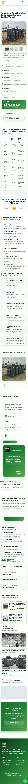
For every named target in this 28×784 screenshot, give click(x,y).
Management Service (6, 760)
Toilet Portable (9, 7)
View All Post (22, 629)
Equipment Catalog (6, 762)
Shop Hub (6, 2)
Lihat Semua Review (10, 441)
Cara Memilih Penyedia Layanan (9, 767)
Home (2, 7)
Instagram (9, 775)
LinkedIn (14, 775)
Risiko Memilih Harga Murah (8, 768)
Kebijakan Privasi (20, 762)
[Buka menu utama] (25, 2)
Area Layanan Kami (6, 770)
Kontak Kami (19, 764)
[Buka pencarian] (20, 3)
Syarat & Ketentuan (20, 760)
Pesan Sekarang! (11, 107)
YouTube (19, 775)
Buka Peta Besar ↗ (21, 697)
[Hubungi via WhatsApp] (25, 781)
